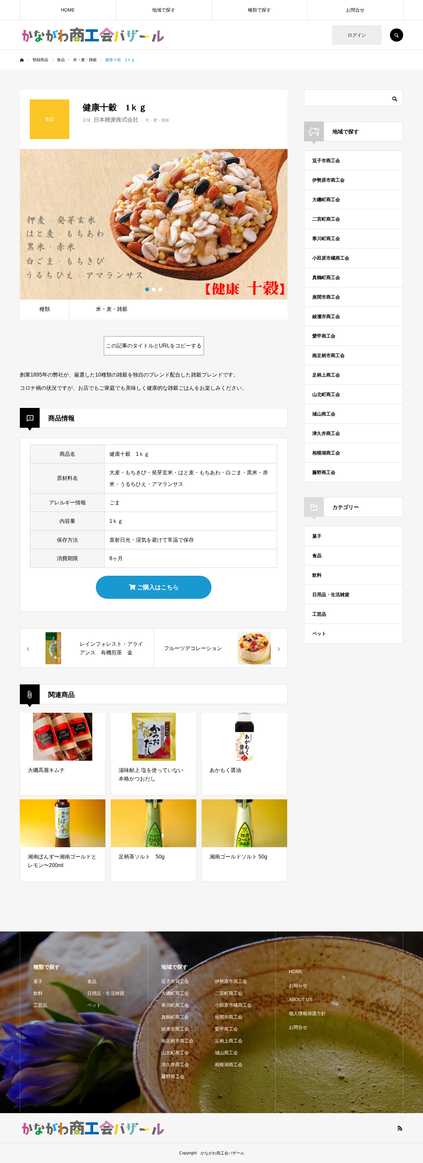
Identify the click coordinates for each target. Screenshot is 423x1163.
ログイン (357, 35)
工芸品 (319, 614)
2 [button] (154, 289)
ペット (319, 633)
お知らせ (298, 985)
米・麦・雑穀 (157, 120)
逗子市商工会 (326, 160)
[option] (154, 224)
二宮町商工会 (326, 219)
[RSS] (400, 1128)
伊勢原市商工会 (328, 180)
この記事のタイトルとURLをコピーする (154, 345)
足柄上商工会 (326, 375)
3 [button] (160, 289)
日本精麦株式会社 (116, 120)
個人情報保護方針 (307, 1013)
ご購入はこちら (157, 587)
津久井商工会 (326, 433)
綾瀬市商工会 (326, 316)
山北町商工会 (326, 394)
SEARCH (396, 35)
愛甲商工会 (323, 336)
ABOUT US (300, 999)
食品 (317, 555)
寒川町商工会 (326, 238)
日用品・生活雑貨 (330, 594)
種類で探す (259, 10)
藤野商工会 (323, 472)
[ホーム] (22, 60)
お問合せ (355, 10)
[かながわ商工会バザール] (92, 35)
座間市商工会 (326, 297)
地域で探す (163, 10)
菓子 (317, 536)
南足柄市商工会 (328, 355)
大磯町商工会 (326, 199)
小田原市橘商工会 (330, 258)
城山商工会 (323, 414)
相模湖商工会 (326, 452)
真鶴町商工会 (326, 277)
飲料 (317, 575)
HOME (68, 10)
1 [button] (147, 289)
